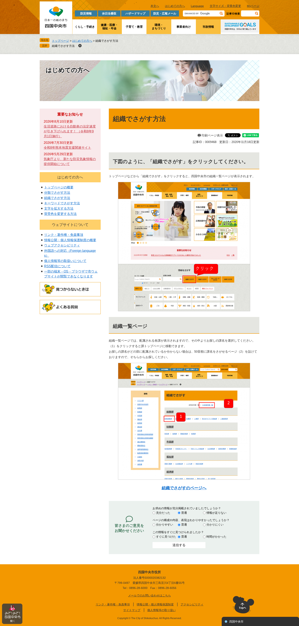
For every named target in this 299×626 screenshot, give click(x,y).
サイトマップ (131, 610)
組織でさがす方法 (63, 45)
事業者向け (184, 26)
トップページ (60, 40)
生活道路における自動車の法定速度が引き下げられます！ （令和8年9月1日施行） (70, 131)
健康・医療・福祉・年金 (109, 26)
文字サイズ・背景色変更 (225, 6)
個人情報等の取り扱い (161, 610)
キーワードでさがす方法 (62, 203)
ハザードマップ (135, 13)
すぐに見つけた (166, 536)
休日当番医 (109, 13)
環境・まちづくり (159, 26)
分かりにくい (215, 524)
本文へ (155, 6)
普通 (184, 512)
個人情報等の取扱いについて (65, 261)
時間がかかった (216, 536)
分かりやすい (164, 524)
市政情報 (208, 26)
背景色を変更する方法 (60, 214)
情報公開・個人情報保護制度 (155, 604)
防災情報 (86, 13)
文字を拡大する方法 (58, 208)
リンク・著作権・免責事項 (63, 235)
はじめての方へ (175, 6)
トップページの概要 (58, 187)
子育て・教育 (134, 26)
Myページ (253, 6)
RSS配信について (57, 266)
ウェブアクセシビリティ (62, 245)
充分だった (163, 512)
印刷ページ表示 (212, 135)
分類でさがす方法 (57, 192)
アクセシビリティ (192, 604)
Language (197, 6)
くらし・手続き (85, 26)
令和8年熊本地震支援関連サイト (67, 147)
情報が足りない (216, 512)
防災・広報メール (164, 13)
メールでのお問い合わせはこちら (149, 595)
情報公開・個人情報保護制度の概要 (70, 240)
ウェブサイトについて (70, 225)
